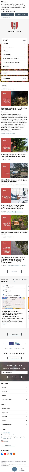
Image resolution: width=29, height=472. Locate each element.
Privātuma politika (6, 408)
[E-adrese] (4, 441)
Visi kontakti (8, 445)
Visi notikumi (15, 334)
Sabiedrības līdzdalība (7, 399)
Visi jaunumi (14, 271)
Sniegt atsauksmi (14, 358)
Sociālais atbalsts (11, 211)
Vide (9, 159)
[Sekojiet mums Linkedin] (11, 454)
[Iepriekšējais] (3, 344)
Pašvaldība (10, 237)
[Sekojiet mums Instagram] (8, 454)
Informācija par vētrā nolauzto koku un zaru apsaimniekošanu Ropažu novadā (13, 155)
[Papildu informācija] (7, 441)
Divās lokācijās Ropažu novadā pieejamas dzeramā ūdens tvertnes (14, 180)
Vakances (4, 387)
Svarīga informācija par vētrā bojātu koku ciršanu (14, 233)
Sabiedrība (10, 184)
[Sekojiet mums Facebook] (2, 454)
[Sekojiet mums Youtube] (5, 454)
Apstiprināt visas (21, 14)
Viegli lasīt (4, 420)
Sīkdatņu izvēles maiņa (7, 424)
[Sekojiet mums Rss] (14, 454)
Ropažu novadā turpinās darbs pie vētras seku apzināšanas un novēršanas (14, 109)
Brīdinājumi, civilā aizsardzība (8, 133)
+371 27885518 (6, 432)
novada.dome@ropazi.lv (8, 435)
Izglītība (4, 324)
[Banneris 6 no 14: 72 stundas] (14, 343)
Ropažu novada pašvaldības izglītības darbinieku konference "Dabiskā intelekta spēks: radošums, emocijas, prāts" (12, 314)
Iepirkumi (4, 395)
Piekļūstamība (5, 412)
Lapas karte (4, 416)
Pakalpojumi (19, 211)
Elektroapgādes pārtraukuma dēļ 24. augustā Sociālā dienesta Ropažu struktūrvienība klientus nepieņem (12, 206)
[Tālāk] (26, 344)
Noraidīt (7, 14)
